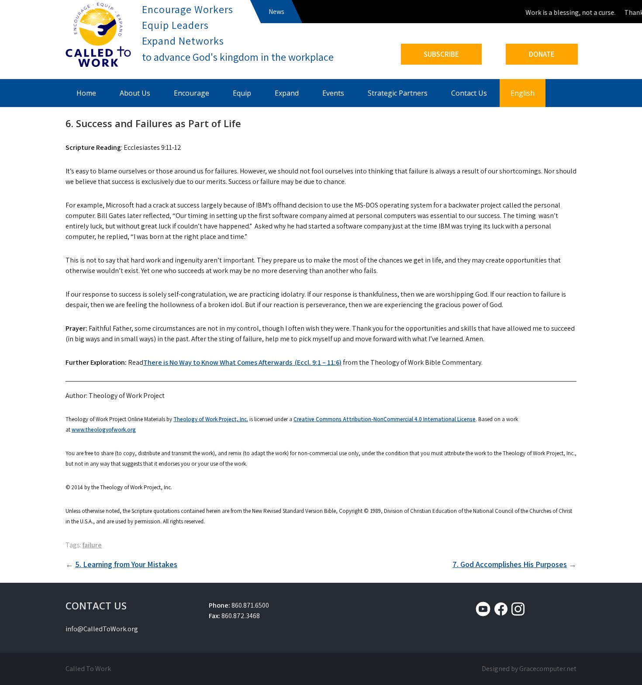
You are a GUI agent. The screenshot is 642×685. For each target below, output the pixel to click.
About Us (135, 93)
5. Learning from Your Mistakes (126, 564)
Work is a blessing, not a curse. (566, 12)
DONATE (542, 54)
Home (86, 93)
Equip (242, 93)
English (523, 93)
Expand (287, 93)
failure (92, 545)
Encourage (191, 93)
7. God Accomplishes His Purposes (509, 564)
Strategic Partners (398, 93)
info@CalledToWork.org (102, 628)
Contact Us (469, 93)
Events (333, 93)
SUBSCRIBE (441, 54)
